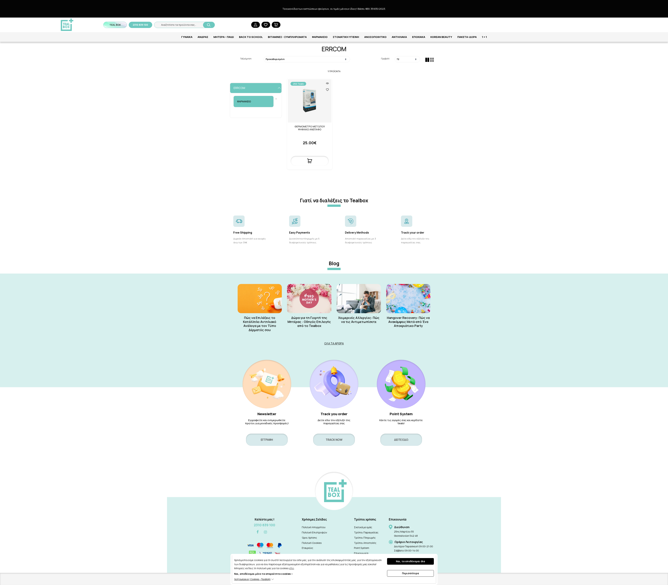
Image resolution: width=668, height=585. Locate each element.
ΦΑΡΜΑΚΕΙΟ (320, 37)
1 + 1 (484, 37)
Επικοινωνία (361, 553)
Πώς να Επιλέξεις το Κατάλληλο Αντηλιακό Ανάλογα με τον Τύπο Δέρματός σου (259, 324)
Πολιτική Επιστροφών (314, 532)
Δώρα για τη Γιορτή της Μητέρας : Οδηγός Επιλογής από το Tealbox (309, 322)
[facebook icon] (258, 532)
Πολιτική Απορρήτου (313, 527)
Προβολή (385, 58)
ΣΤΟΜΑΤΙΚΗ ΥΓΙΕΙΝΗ (346, 37)
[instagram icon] (265, 532)
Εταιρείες (307, 548)
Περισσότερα (410, 573)
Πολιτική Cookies (312, 543)
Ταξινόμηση (246, 58)
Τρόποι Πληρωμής (365, 537)
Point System (361, 548)
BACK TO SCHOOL (251, 37)
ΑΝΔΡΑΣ (203, 37)
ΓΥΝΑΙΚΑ (186, 37)
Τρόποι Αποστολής (365, 543)
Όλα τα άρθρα (334, 343)
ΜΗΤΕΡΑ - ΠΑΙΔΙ (223, 37)
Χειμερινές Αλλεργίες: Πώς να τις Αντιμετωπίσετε (358, 320)
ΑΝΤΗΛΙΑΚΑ (399, 37)
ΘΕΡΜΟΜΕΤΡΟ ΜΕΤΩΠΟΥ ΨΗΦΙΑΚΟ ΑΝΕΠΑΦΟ (310, 128)
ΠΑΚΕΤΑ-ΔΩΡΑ (467, 37)
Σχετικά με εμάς (363, 527)
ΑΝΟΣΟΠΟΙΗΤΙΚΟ (375, 37)
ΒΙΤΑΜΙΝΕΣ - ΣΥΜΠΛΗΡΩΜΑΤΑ (287, 37)
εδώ (291, 568)
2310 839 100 (264, 525)
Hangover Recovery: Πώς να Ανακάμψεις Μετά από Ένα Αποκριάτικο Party (408, 322)
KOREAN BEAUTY (441, 37)
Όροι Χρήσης (309, 537)
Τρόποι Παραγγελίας (366, 532)
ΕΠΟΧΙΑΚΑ (418, 37)
